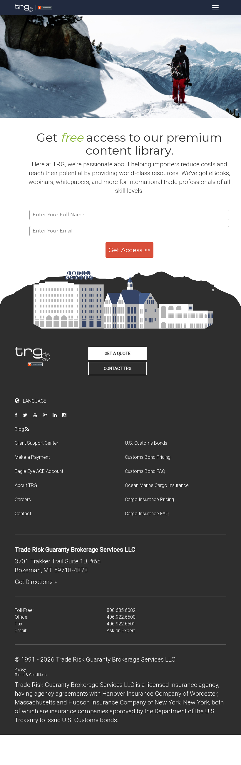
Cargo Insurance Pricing (149, 499)
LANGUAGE (32, 401)
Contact (23, 513)
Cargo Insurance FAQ (147, 513)
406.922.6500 (121, 617)
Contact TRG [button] (117, 368)
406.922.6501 (121, 624)
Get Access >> (129, 250)
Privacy (20, 669)
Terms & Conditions (31, 674)
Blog (20, 429)
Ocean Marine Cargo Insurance (157, 485)
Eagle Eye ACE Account (39, 471)
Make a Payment (32, 457)
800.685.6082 (121, 610)
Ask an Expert (121, 630)
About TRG (26, 485)
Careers (23, 499)
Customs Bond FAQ (145, 471)
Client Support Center (36, 443)
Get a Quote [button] (117, 353)
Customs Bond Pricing (147, 457)
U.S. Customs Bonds (146, 443)
